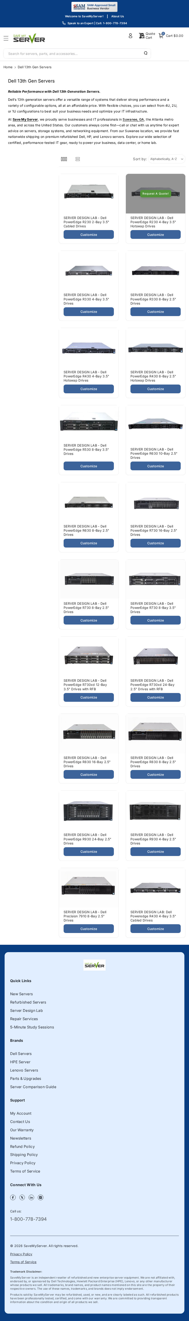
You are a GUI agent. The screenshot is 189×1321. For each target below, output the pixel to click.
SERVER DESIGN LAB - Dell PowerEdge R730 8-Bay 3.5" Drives (153, 607)
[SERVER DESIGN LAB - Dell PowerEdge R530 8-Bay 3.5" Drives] (88, 423)
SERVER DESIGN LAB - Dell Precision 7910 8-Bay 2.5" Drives (85, 916)
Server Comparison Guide (33, 1086)
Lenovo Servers (24, 1070)
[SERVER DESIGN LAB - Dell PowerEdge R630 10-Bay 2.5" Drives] (155, 425)
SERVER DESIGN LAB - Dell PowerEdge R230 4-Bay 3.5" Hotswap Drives (153, 222)
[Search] (145, 53)
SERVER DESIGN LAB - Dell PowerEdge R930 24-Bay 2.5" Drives (88, 839)
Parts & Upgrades (25, 1078)
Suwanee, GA (133, 119)
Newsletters (20, 1138)
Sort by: (140, 159)
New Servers (21, 994)
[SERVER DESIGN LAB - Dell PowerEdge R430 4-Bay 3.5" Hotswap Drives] (88, 348)
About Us (117, 16)
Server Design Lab (26, 1010)
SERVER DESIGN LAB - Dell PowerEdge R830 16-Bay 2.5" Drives (87, 762)
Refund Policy (22, 1146)
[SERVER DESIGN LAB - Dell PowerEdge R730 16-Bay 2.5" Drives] (155, 502)
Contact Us (20, 1121)
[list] (77, 159)
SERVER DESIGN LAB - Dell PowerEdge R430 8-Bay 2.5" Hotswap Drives (153, 376)
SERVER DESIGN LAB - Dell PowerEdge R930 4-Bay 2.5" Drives (153, 839)
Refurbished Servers (28, 1002)
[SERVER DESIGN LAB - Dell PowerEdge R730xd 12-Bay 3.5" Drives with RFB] (88, 656)
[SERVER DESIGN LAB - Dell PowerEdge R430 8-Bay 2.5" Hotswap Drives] (155, 348)
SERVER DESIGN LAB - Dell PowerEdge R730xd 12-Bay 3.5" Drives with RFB (85, 684)
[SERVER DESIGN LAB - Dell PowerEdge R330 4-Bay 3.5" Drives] (88, 270)
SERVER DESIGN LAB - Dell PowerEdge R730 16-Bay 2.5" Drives (153, 530)
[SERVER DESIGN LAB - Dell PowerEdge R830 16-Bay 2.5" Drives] (88, 733)
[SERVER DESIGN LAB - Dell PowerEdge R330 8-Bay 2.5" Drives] (155, 270)
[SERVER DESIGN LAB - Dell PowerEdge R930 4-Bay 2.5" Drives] (155, 810)
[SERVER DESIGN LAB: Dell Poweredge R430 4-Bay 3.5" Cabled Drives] (155, 888)
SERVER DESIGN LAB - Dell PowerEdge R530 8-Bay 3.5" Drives (86, 449)
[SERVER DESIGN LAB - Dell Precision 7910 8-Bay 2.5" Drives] (88, 888)
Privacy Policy (22, 1163)
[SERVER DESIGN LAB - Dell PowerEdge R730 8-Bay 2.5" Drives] (88, 579)
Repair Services (24, 1018)
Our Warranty (22, 1130)
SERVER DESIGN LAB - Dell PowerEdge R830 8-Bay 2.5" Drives (153, 762)
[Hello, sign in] (130, 36)
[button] (7, 38)
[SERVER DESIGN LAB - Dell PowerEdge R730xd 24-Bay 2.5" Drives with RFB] (155, 656)
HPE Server (20, 1062)
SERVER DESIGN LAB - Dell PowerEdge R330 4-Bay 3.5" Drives (86, 299)
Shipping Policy (24, 1154)
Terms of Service (25, 1171)
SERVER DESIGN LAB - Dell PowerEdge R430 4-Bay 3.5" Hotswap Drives (86, 376)
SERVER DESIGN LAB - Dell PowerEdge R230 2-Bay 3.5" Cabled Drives (86, 222)
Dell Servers (21, 1053)
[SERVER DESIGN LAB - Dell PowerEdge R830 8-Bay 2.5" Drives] (155, 733)
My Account (20, 1113)
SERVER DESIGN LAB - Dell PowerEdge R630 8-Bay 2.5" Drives (86, 530)
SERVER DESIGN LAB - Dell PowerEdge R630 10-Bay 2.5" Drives (154, 453)
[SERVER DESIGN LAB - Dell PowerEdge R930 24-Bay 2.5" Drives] (88, 810)
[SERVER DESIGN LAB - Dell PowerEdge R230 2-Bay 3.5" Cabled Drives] (88, 193)
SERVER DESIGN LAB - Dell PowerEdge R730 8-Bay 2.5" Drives (86, 607)
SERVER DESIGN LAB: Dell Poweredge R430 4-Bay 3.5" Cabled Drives (153, 916)
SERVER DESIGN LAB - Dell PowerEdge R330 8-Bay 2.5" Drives (153, 299)
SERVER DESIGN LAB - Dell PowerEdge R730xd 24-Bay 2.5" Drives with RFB (152, 684)
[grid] (64, 159)
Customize (88, 235)
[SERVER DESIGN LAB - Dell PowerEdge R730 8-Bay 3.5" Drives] (155, 579)
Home (7, 67)
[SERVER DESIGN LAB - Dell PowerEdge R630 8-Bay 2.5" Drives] (88, 502)
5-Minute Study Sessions (32, 1027)
